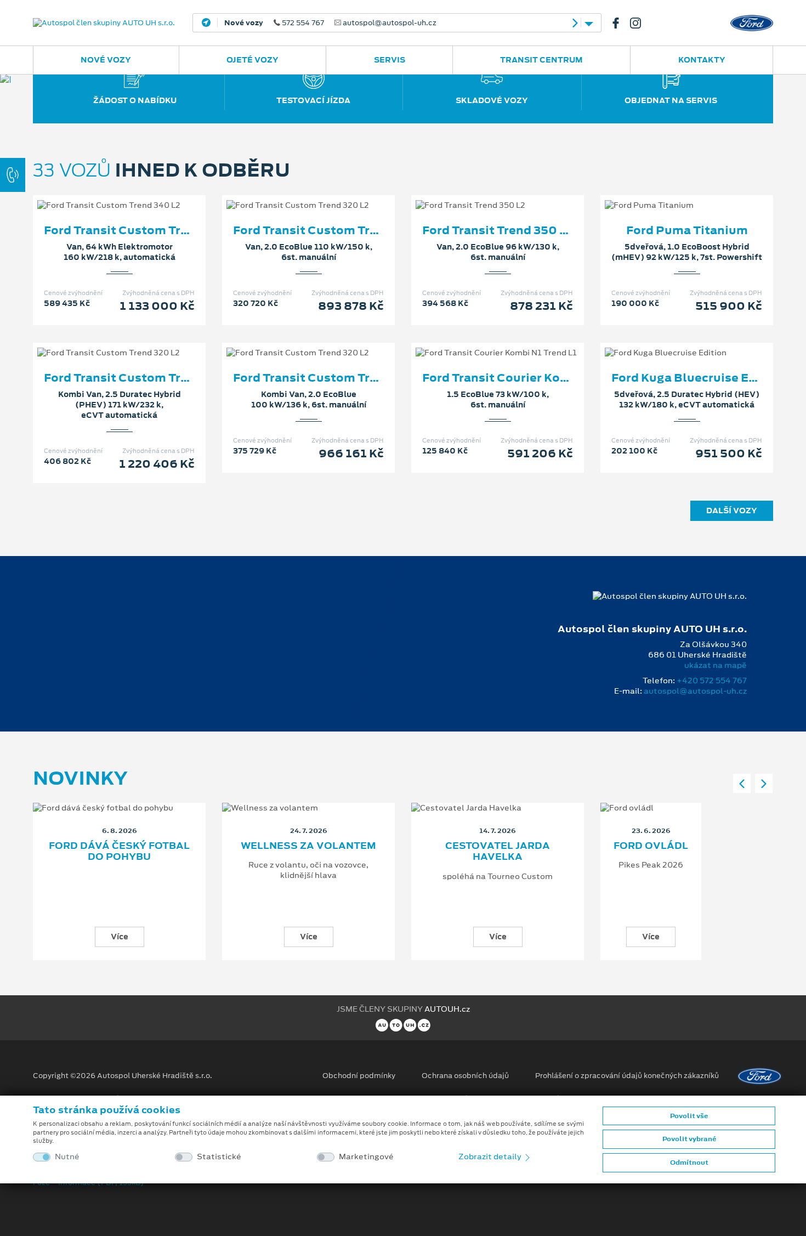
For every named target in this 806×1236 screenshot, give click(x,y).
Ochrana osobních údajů (465, 1076)
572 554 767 (330, 23)
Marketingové (366, 1157)
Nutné (67, 1157)
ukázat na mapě (715, 665)
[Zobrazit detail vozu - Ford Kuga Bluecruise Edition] (669, 341)
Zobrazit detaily (490, 1156)
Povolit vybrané (689, 1139)
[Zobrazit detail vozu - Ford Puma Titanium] (669, 194)
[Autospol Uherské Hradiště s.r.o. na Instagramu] (640, 23)
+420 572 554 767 (712, 680)
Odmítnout (689, 1162)
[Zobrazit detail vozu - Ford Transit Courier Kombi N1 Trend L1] (480, 341)
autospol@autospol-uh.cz (695, 690)
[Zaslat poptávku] (137, 194)
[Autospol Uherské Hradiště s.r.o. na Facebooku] (620, 23)
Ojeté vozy (252, 59)
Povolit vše (689, 1116)
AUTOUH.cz (447, 1008)
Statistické (219, 1157)
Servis (389, 59)
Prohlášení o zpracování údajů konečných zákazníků (627, 1076)
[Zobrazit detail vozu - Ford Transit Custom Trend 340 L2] (102, 194)
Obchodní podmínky (358, 1076)
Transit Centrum (541, 59)
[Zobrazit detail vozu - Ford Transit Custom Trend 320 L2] (291, 194)
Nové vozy (106, 59)
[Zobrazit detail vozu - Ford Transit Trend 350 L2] (480, 194)
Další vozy (731, 510)
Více (119, 936)
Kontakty (701, 59)
